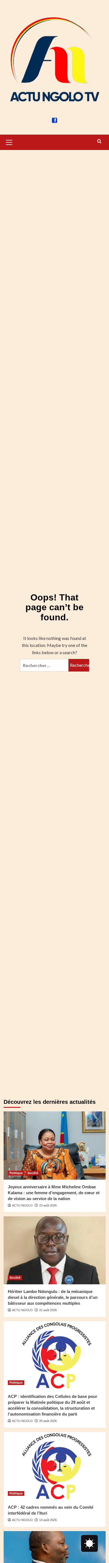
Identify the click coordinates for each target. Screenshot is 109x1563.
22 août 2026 (48, 1310)
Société (32, 1173)
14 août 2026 (48, 1520)
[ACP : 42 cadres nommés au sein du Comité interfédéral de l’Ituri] (55, 1466)
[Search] (99, 141)
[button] (9, 142)
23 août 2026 (48, 1205)
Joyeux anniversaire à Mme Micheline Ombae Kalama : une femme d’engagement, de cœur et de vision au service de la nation (53, 1192)
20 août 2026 (48, 1421)
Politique (16, 1173)
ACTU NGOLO (22, 1205)
